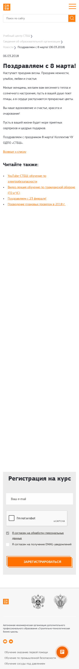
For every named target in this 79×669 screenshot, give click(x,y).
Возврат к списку (14, 152)
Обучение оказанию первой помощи (26, 652)
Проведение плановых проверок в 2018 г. (36, 204)
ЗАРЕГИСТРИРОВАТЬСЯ (42, 562)
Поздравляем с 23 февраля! (27, 198)
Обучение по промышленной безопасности (30, 658)
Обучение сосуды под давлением (24, 663)
